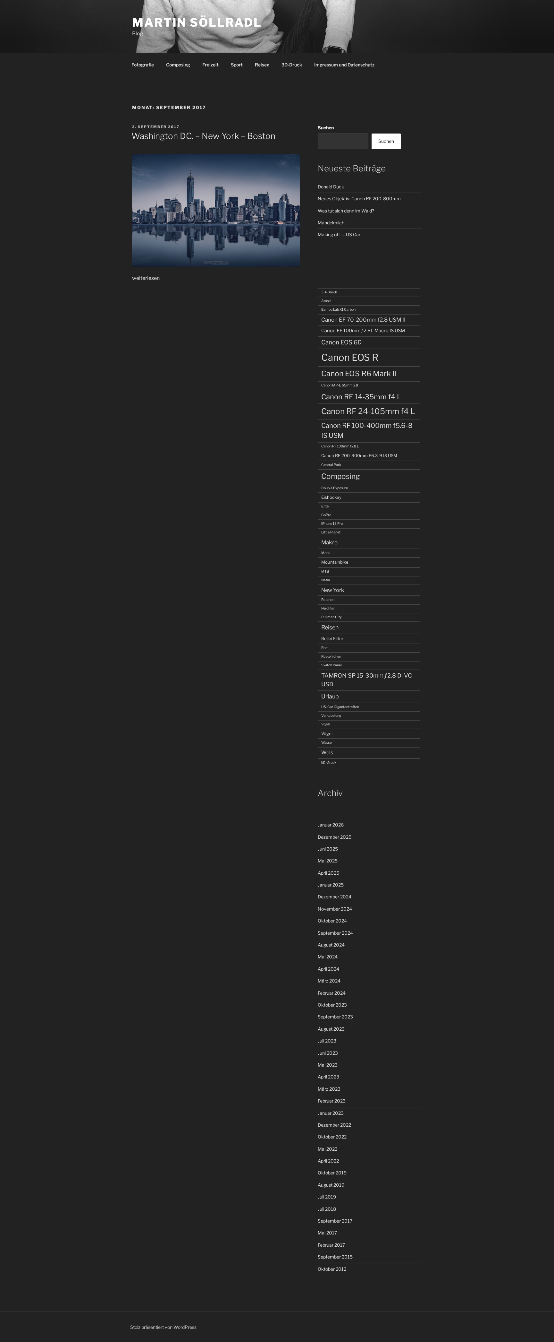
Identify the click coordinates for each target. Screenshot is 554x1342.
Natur (325, 580)
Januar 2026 (331, 824)
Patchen (327, 600)
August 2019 (331, 1185)
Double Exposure (334, 488)
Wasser (327, 742)
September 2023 (335, 1016)
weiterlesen (146, 278)
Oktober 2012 (332, 1269)
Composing (178, 64)
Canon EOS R (349, 357)
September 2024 (335, 933)
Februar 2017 (331, 1245)
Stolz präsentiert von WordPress (163, 1327)
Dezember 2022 (334, 1125)
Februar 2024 (332, 993)
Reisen (262, 64)
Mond (325, 553)
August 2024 (331, 945)
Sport (237, 64)
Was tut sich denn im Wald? (346, 210)
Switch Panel (331, 665)
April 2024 (328, 969)
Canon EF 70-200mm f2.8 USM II (363, 319)
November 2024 (335, 909)
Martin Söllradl (197, 22)
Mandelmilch (331, 222)
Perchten (328, 608)
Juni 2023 (328, 1053)
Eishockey (331, 497)
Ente (325, 506)
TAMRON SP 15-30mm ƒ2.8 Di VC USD (366, 680)
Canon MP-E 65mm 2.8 (339, 385)
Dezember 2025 (334, 837)
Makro (329, 542)
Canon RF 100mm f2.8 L (340, 446)
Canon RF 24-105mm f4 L (368, 411)
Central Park (331, 465)
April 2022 (328, 1161)
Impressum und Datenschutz (344, 64)
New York (332, 590)
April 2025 (328, 873)
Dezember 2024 (334, 896)
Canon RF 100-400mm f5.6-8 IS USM (367, 430)
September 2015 (335, 1257)
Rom (325, 648)
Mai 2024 (328, 956)
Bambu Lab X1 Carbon (338, 309)
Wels (327, 752)
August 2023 (331, 1029)
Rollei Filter (332, 638)
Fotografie (142, 64)
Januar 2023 (331, 1113)
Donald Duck (331, 186)
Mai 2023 (328, 1065)
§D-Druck (328, 762)
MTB (325, 571)
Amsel (326, 301)
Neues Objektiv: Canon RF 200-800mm (359, 198)
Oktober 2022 (332, 1136)
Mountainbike (334, 562)
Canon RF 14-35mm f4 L (361, 397)
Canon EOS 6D (341, 342)
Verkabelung (331, 716)
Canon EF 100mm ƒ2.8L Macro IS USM (363, 330)
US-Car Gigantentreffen (340, 707)
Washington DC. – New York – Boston (203, 136)
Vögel (326, 733)
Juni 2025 (328, 849)
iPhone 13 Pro (332, 524)
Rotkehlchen (331, 656)
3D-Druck (291, 64)
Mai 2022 (327, 1149)
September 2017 (335, 1221)
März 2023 (329, 1089)
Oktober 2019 (332, 1172)
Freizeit (210, 64)
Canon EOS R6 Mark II (359, 373)
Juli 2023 (327, 1040)
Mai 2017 (327, 1232)
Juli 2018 (327, 1209)
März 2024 (329, 980)
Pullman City (331, 617)
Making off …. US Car (339, 234)
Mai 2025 (328, 860)
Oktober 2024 (332, 920)
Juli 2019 (327, 1196)
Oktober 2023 (332, 1005)
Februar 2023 (332, 1101)
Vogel (325, 724)
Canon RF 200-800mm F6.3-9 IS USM (359, 455)
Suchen (326, 127)
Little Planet (330, 532)
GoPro (326, 515)
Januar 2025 (331, 884)
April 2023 (328, 1076)
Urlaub (330, 696)
